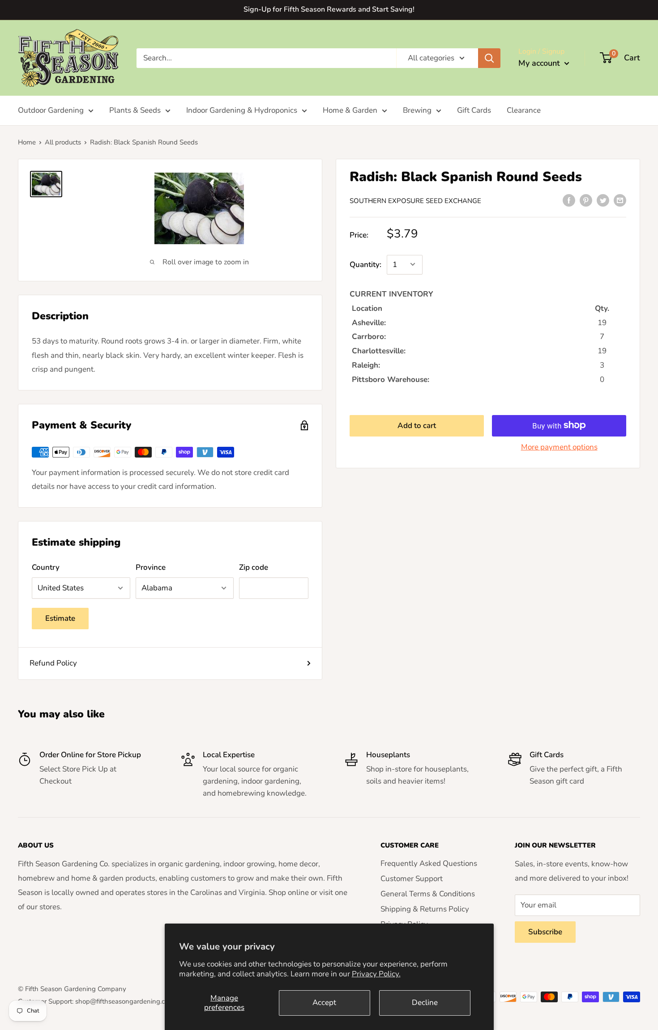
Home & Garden (350, 110)
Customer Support (411, 878)
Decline (425, 1002)
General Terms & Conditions (427, 894)
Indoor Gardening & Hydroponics (241, 110)
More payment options (559, 446)
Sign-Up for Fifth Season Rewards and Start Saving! (329, 9)
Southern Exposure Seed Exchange (415, 200)
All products (63, 142)
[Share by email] (620, 200)
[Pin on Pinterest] (586, 200)
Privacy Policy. (376, 974)
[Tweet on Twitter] (603, 200)
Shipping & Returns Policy (424, 909)
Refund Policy (53, 663)
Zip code (253, 567)
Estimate (60, 618)
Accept (324, 1002)
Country (46, 567)
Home (27, 142)
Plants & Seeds (135, 110)
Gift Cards (474, 110)
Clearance (524, 110)
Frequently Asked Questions (428, 863)
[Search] (489, 58)
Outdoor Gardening (51, 110)
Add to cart (416, 425)
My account (540, 63)
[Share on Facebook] (569, 200)
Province (151, 567)
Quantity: (365, 264)
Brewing (417, 110)
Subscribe (545, 932)
